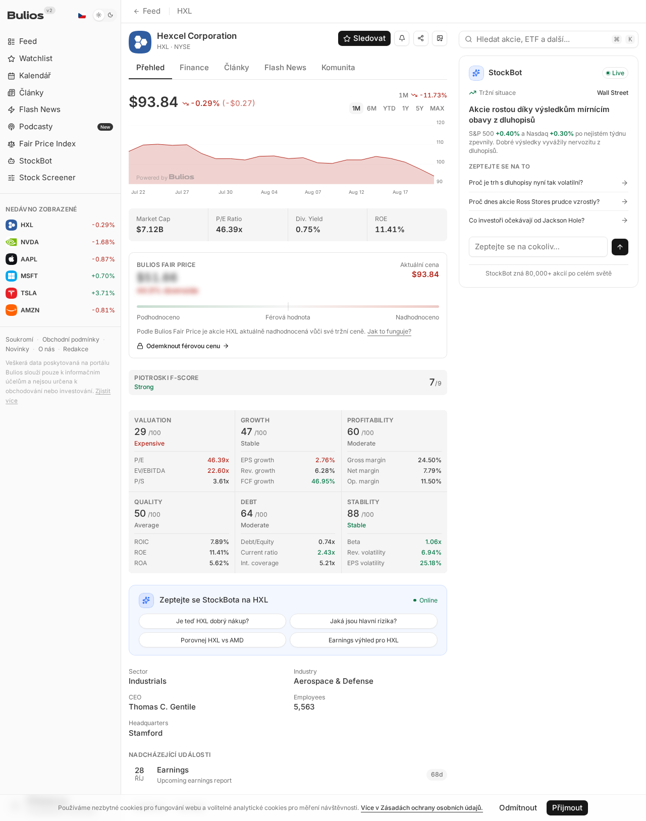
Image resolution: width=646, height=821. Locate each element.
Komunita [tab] (338, 67)
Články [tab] (236, 67)
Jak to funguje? (389, 331)
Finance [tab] (194, 67)
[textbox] (538, 247)
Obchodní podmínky (70, 339)
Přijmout (567, 807)
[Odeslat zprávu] (620, 247)
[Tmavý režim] (104, 15)
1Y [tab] (405, 108)
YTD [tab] (389, 108)
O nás (46, 349)
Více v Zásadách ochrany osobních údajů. (422, 807)
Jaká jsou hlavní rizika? (363, 621)
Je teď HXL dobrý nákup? (212, 621)
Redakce (75, 349)
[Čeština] (81, 15)
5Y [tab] (419, 108)
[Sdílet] (420, 38)
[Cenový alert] (401, 38)
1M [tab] (356, 108)
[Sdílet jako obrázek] (439, 38)
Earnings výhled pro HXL (364, 640)
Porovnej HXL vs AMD (212, 640)
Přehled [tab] (150, 67)
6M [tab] (371, 108)
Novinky (17, 349)
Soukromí (19, 339)
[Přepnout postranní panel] (121, 410)
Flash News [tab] (285, 67)
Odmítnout (518, 807)
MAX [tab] (437, 108)
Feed (151, 11)
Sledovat (369, 38)
